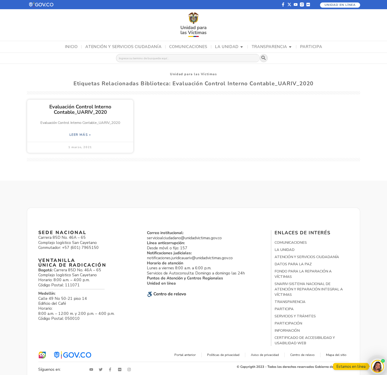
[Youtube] (296, 4)
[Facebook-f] (283, 4)
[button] (41, 4)
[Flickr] (308, 4)
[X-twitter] (289, 4)
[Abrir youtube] (92, 369)
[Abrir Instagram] (130, 369)
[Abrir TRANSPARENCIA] (290, 47)
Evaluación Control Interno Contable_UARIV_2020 (80, 109)
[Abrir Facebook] (111, 369)
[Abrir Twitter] (102, 369)
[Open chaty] (377, 366)
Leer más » (80, 134)
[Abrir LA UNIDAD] (242, 47)
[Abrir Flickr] (121, 369)
